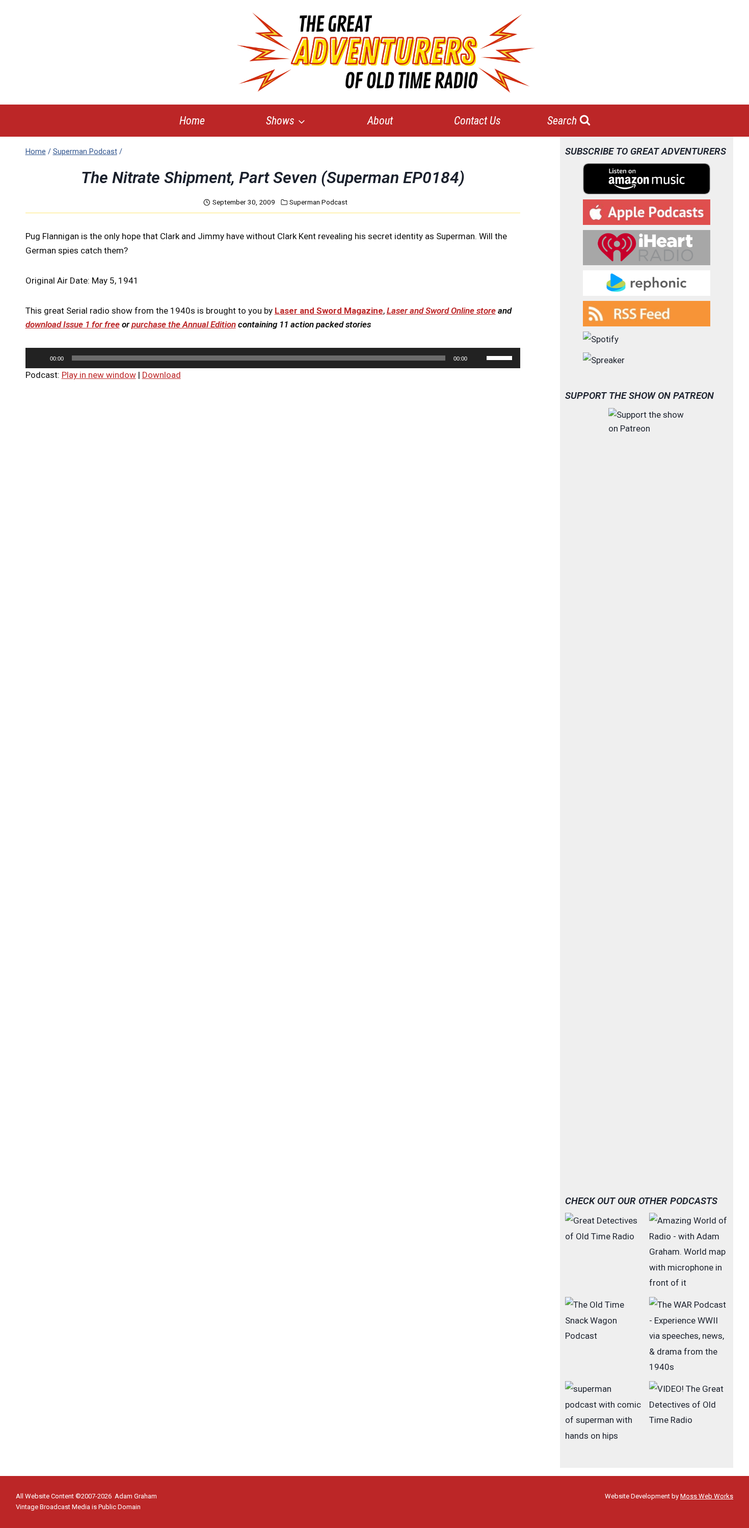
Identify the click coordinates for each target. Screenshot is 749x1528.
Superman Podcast (318, 202)
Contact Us (477, 120)
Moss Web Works (706, 1496)
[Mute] (478, 358)
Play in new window (99, 375)
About (380, 120)
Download (161, 375)
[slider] (501, 357)
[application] (272, 358)
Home (192, 120)
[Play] (39, 358)
